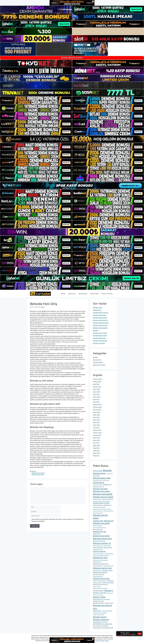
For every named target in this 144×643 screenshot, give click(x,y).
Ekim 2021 (96, 455)
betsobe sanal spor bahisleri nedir (99, 580)
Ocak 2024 (96, 422)
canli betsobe (96, 622)
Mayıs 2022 (96, 438)
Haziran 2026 (97, 381)
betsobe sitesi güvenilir (97, 582)
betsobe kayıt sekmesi (108, 553)
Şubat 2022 (96, 445)
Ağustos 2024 (97, 404)
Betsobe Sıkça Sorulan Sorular (100, 584)
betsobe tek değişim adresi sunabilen (100, 588)
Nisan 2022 (96, 440)
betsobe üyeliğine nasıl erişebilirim (99, 612)
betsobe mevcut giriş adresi (100, 564)
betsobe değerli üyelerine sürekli (99, 507)
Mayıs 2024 (96, 412)
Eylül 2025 (96, 384)
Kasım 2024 (96, 397)
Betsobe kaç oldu (100, 558)
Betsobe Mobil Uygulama (100, 312)
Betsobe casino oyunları (101, 503)
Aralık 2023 (96, 425)
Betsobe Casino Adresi (100, 333)
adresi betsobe (97, 470)
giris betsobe (104, 622)
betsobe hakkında (107, 547)
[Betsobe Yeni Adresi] (40, 293)
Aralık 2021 (96, 450)
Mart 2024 (96, 417)
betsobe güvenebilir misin (99, 541)
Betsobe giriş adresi (101, 523)
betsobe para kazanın (107, 570)
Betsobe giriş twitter (98, 529)
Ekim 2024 (96, 399)
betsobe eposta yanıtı (97, 509)
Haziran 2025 (97, 386)
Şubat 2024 (96, 420)
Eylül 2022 (96, 427)
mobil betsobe (104, 626)
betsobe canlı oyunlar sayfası (107, 499)
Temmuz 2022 (97, 432)
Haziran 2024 (97, 409)
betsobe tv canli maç (99, 593)
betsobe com (107, 505)
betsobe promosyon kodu (98, 576)
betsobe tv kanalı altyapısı (98, 594)
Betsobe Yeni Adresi (107, 293)
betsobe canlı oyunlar (97, 499)
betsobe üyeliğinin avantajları (98, 614)
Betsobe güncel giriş (102, 538)
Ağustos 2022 (97, 430)
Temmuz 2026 (97, 379)
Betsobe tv (108, 590)
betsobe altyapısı (109, 473)
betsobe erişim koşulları (106, 509)
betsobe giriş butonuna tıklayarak (99, 527)
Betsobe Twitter (94, 293)
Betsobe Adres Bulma (99, 315)
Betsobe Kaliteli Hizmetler (101, 323)
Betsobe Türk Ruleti (99, 343)
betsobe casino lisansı (106, 501)
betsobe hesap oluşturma (98, 549)
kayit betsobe (96, 625)
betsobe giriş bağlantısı (97, 525)
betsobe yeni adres (98, 601)
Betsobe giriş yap (99, 531)
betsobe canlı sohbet (97, 501)
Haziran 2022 (97, 435)
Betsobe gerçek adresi (100, 516)
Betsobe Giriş (72, 293)
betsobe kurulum (96, 560)
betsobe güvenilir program (98, 545)
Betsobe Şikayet (83, 293)
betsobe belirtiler (106, 480)
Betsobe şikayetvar (101, 619)
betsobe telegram (98, 590)
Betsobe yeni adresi (98, 603)
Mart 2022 (96, 443)
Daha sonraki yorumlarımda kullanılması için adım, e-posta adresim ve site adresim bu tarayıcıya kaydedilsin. (58, 520)
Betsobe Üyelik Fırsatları (38, 474)
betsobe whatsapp (106, 599)
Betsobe (63, 293)
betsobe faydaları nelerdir (98, 512)
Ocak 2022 (96, 448)
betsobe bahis (96, 475)
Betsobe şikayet (99, 617)
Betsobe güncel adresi (101, 536)
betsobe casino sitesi (98, 505)
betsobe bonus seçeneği (97, 484)
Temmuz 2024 (97, 407)
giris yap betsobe (107, 624)
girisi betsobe (97, 624)
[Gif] (72, 139)
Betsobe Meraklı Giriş (99, 338)
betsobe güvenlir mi (97, 547)
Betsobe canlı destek (102, 494)
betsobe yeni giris (109, 603)
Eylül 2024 (96, 402)
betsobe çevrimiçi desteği (107, 610)
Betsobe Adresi (97, 307)
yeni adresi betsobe (107, 628)
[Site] (36, 100)
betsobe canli (107, 484)
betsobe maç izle (97, 562)
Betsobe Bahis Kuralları (100, 335)
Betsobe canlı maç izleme (103, 497)
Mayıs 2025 (96, 389)
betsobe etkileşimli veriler (98, 510)
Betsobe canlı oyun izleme (38, 473)
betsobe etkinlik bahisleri (108, 510)
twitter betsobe (97, 628)
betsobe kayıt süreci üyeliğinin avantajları (101, 555)
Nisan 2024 (96, 415)
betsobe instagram (99, 551)
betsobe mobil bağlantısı (98, 565)
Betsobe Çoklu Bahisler (100, 340)
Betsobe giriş (108, 521)
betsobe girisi (98, 521)
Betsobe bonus (98, 482)
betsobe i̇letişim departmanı (98, 553)
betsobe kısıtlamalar (104, 560)
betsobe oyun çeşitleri (97, 570)
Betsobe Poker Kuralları (100, 317)
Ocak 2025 (96, 394)
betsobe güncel (96, 533)
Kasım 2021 (96, 453)
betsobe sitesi (110, 580)
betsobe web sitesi (97, 599)
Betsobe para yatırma (100, 572)
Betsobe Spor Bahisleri (108, 582)
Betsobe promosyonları (101, 578)
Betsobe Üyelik (97, 610)
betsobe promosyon (98, 574)
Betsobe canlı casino (101, 491)
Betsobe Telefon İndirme (100, 320)
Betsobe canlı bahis (100, 489)
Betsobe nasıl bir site (102, 568)
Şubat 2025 (96, 392)
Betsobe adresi (99, 473)
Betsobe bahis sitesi (101, 478)
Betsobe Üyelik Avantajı (100, 325)
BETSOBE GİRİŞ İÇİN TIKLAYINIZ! (72, 58)
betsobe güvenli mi (107, 545)
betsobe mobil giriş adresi (108, 565)
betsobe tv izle (110, 593)
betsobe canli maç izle (98, 486)
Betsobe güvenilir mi (102, 543)
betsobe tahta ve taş (97, 586)
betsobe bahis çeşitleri (97, 480)
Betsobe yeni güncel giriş (102, 607)
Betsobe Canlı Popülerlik (100, 328)
